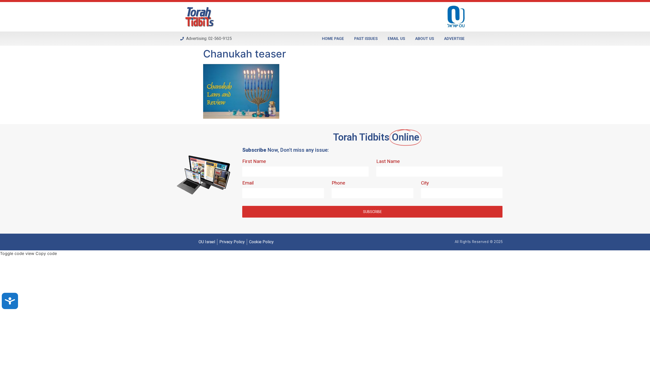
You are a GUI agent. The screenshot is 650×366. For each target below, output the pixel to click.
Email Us (396, 38)
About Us (424, 38)
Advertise (454, 38)
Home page (333, 38)
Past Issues (366, 38)
